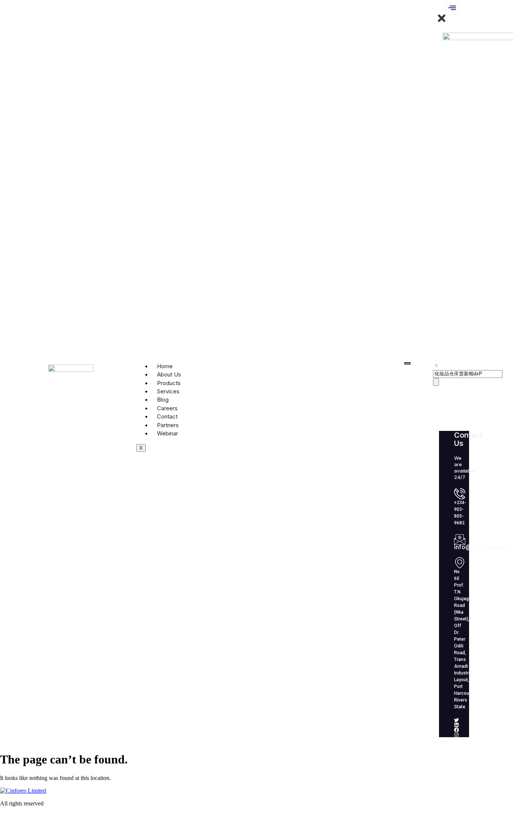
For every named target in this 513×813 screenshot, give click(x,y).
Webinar (167, 433)
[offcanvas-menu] (452, 9)
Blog (163, 399)
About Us (169, 374)
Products (169, 383)
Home (165, 366)
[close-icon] (441, 22)
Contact (167, 416)
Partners (168, 425)
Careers (167, 408)
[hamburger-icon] (407, 363)
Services (168, 391)
